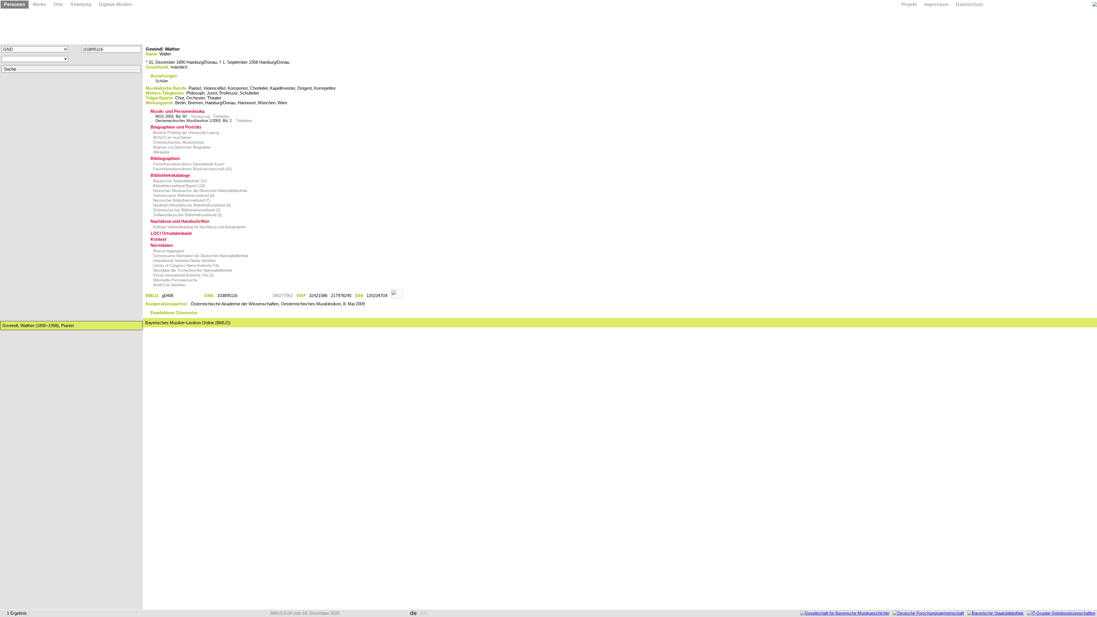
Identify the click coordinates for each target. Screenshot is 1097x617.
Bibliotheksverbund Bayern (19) (178, 186)
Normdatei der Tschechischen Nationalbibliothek (192, 270)
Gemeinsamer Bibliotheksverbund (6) (183, 195)
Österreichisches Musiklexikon (178, 142)
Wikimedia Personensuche (174, 280)
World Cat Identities (169, 285)
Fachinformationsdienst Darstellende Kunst (188, 164)
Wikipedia (160, 152)
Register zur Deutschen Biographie (181, 147)
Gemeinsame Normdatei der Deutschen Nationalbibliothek (200, 256)
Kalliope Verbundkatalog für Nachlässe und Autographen (199, 227)
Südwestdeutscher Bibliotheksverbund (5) (187, 215)
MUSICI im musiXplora (171, 137)
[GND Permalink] (255, 295)
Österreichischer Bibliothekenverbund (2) (186, 210)
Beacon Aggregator (168, 251)
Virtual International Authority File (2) (182, 275)
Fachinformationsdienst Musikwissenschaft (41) (192, 169)
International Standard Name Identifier (184, 261)
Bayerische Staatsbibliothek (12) (179, 181)
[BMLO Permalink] (189, 295)
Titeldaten (221, 116)
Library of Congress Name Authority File (185, 265)
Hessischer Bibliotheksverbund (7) (181, 200)
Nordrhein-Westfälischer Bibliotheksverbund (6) (191, 205)
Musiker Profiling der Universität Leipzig (185, 133)
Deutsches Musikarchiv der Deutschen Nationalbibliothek (199, 191)
